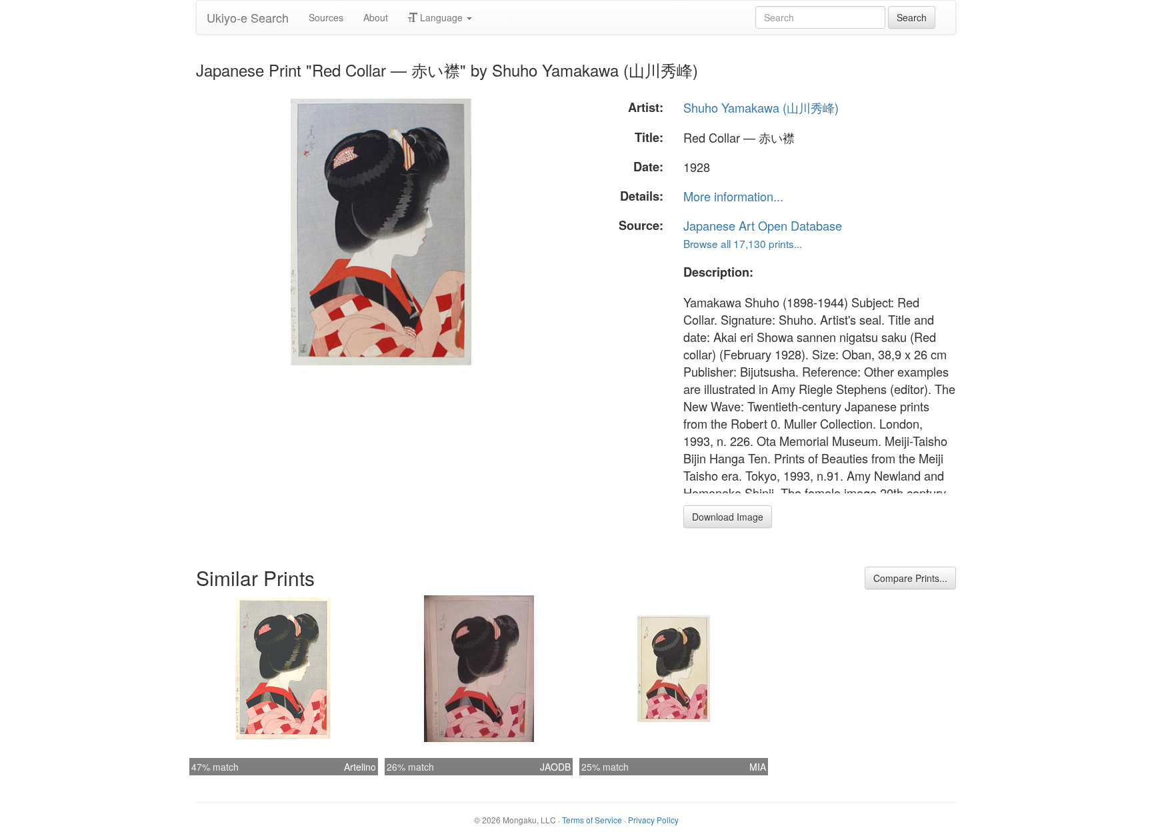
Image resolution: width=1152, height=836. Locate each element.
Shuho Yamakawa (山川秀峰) (761, 107)
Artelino (360, 766)
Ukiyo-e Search (248, 17)
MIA (757, 766)
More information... (733, 196)
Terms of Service (592, 819)
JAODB (555, 766)
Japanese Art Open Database (762, 225)
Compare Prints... (910, 578)
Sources (326, 17)
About (375, 17)
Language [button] (441, 17)
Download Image (727, 516)
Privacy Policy (653, 819)
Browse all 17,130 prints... (742, 243)
